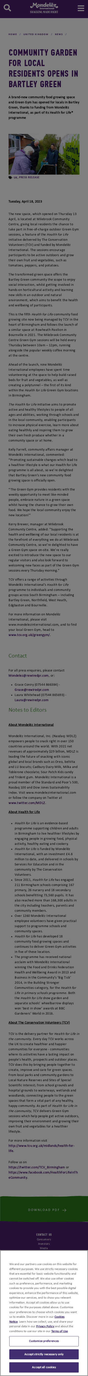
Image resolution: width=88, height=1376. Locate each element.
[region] (44, 1313)
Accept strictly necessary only (44, 1354)
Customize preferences (44, 1341)
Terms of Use (59, 1331)
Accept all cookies (44, 1367)
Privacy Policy (45, 1326)
